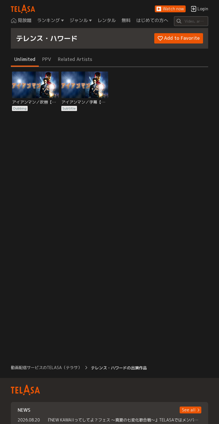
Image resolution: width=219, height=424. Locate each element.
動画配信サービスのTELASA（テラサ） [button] (46, 367)
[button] (170, 9)
